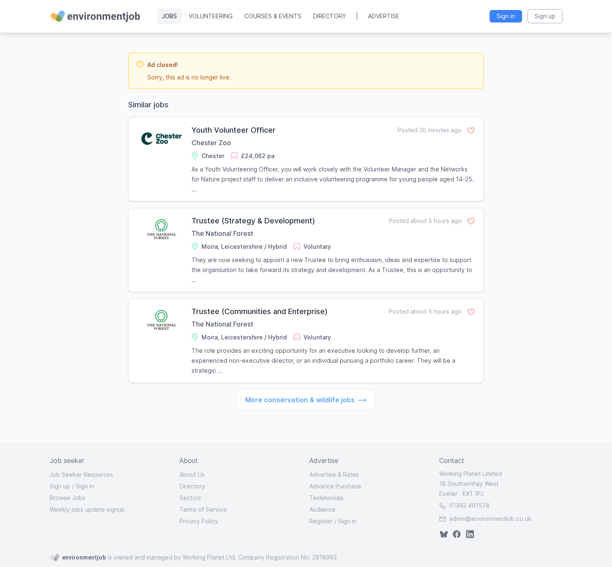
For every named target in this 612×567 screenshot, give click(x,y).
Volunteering (211, 16)
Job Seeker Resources (81, 474)
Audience (322, 509)
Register (321, 521)
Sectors (190, 497)
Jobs (169, 16)
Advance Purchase (335, 486)
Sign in (85, 486)
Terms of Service (203, 509)
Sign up (60, 486)
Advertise (383, 16)
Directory (329, 16)
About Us (192, 474)
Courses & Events (272, 16)
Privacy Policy (198, 521)
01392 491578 (469, 505)
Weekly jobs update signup (87, 509)
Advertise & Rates (334, 474)
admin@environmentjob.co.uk (490, 518)
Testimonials (326, 497)
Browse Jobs (67, 497)
